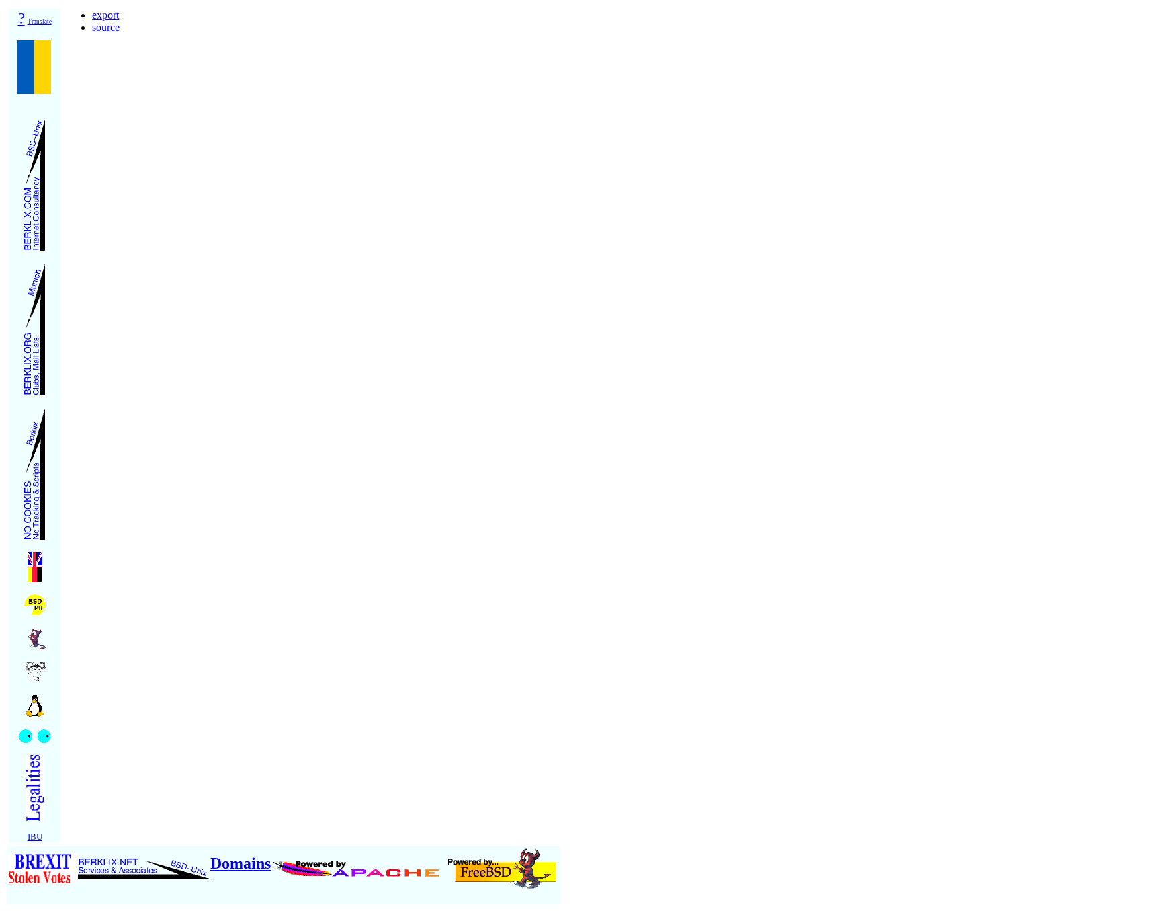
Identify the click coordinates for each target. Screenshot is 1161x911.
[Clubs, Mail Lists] (34, 325)
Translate (40, 21)
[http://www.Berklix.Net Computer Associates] (144, 863)
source (106, 27)
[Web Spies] (34, 732)
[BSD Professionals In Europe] (34, 601)
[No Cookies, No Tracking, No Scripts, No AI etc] (34, 470)
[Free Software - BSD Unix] (35, 634)
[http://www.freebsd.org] (502, 863)
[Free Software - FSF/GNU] (35, 667)
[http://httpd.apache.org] (358, 863)
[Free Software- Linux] (35, 701)
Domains (240, 863)
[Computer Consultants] (34, 181)
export (105, 15)
